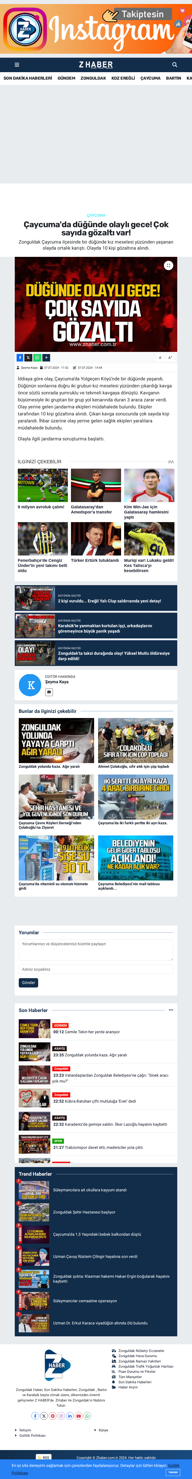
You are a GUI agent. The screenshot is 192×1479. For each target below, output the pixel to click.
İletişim (25, 1430)
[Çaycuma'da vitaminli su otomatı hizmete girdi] (56, 857)
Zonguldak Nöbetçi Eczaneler (141, 1351)
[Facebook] (35, 1416)
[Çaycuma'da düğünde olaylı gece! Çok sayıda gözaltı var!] (96, 304)
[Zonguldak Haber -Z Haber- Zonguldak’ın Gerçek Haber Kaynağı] (95, 65)
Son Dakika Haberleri (134, 1382)
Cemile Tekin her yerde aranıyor (86, 1032)
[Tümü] (171, 1010)
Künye (103, 1430)
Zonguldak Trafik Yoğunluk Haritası (146, 1366)
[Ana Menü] (17, 64)
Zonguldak (61, 1068)
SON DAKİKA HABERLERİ (28, 78)
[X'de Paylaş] (28, 358)
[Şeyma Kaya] (30, 684)
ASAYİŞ (59, 1048)
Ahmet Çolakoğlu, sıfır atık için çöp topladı (133, 766)
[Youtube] (78, 1416)
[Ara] (174, 64)
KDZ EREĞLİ (123, 78)
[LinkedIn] (70, 1416)
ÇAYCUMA (150, 78)
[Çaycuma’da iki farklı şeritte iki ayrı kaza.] (136, 796)
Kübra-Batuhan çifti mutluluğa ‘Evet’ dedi (94, 1101)
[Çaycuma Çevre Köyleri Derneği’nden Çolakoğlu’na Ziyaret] (56, 796)
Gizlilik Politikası (32, 1435)
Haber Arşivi (128, 1387)
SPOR (58, 1141)
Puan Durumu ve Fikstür (136, 1371)
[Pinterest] (52, 1416)
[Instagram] (61, 1416)
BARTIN (173, 78)
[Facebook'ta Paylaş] (20, 358)
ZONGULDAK (93, 78)
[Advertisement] (96, 147)
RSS (45, 1458)
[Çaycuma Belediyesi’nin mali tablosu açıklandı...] (136, 857)
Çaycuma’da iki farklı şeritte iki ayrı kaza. (133, 823)
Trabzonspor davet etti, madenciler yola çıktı (98, 1147)
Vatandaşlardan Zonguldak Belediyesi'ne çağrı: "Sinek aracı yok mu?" (110, 1078)
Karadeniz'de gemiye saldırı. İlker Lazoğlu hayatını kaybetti (110, 1124)
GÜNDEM (66, 78)
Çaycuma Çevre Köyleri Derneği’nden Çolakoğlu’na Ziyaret (50, 825)
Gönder (28, 982)
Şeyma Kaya (29, 367)
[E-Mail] (49, 692)
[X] (44, 1416)
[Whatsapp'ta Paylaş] (37, 358)
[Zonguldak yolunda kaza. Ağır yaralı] (56, 740)
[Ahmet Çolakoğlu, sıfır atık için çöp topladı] (136, 740)
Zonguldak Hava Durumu (137, 1356)
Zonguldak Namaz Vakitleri (139, 1361)
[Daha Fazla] (46, 358)
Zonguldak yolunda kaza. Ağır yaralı (49, 766)
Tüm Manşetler (130, 1377)
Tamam (173, 1472)
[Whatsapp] (87, 1416)
